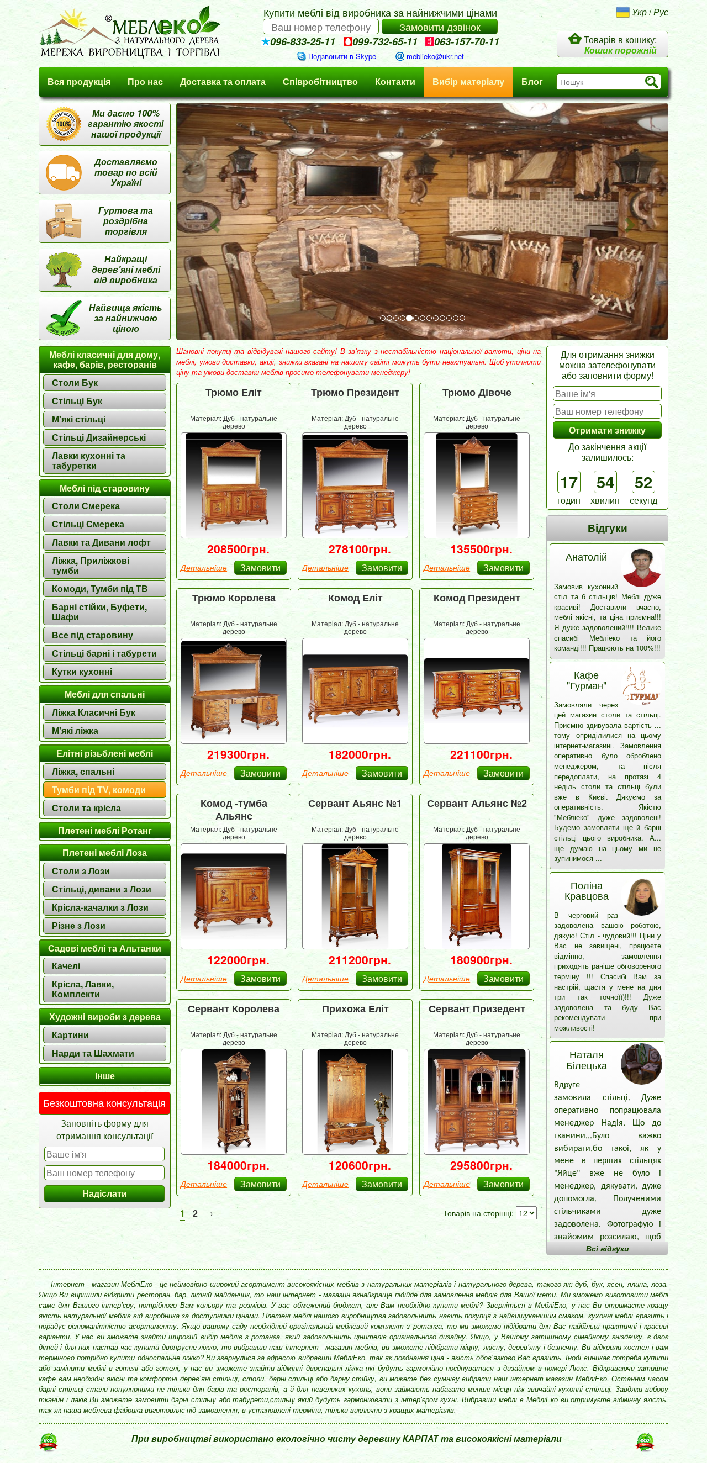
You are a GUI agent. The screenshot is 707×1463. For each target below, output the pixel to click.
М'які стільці (78, 419)
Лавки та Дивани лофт (101, 542)
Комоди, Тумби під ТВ (100, 588)
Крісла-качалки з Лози (100, 907)
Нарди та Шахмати (93, 1053)
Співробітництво (320, 81)
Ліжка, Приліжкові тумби (90, 565)
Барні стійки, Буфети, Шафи (99, 611)
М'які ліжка (75, 730)
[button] (213, 221)
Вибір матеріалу (468, 81)
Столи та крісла (86, 807)
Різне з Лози (78, 925)
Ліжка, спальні (83, 771)
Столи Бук (75, 382)
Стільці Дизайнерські (99, 437)
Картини (70, 1034)
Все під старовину (92, 634)
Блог (532, 81)
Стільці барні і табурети (104, 653)
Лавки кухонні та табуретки (88, 460)
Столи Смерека (86, 505)
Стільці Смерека (88, 523)
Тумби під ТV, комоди (99, 789)
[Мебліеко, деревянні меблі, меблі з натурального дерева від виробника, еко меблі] (138, 32)
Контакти (395, 81)
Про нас (145, 81)
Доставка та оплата (223, 81)
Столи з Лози (81, 870)
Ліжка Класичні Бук (93, 712)
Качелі (66, 965)
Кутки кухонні (82, 671)
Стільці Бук (77, 400)
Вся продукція (79, 81)
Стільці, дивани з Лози (101, 889)
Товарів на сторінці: (478, 1212)
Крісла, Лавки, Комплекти (83, 989)
